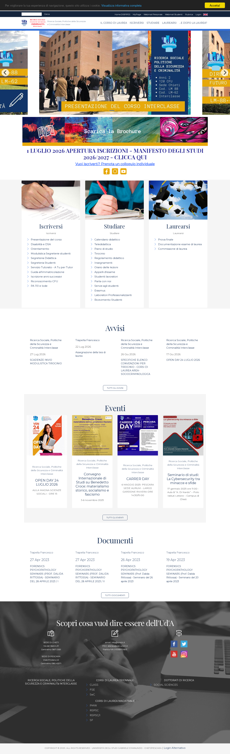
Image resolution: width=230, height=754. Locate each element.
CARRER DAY (137, 479)
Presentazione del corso (46, 239)
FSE (92, 689)
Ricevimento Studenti (108, 299)
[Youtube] (174, 653)
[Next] (224, 72)
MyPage (137, 14)
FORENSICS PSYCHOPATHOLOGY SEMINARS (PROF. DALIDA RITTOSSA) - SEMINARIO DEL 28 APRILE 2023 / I (46, 574)
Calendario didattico (107, 239)
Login (198, 14)
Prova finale (165, 239)
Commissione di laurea (172, 248)
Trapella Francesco (87, 340)
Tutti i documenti (115, 595)
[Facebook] (174, 643)
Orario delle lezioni (106, 267)
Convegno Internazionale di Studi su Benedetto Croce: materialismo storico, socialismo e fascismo (92, 484)
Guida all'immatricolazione (47, 272)
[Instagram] (184, 653)
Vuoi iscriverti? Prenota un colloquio (105, 164)
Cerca (47, 14)
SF (91, 720)
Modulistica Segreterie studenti (51, 253)
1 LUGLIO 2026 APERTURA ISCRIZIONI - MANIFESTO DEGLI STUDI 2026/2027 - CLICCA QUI (115, 154)
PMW (93, 705)
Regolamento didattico (109, 258)
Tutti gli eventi (115, 517)
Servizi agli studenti (106, 285)
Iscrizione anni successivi (46, 276)
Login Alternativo (175, 747)
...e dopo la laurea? (193, 22)
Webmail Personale (153, 14)
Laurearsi (169, 22)
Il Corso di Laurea (113, 22)
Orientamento (40, 248)
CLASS (94, 684)
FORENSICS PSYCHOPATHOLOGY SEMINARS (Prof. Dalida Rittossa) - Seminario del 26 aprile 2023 (137, 574)
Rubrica (189, 14)
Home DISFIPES (122, 14)
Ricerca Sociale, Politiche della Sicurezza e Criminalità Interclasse (46, 344)
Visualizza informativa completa (121, 5)
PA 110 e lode (39, 285)
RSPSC (94, 710)
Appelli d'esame (104, 272)
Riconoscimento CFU (44, 281)
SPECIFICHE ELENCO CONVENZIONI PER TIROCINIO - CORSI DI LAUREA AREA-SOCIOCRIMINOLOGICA (135, 367)
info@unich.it (118, 642)
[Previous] (5, 72)
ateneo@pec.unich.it (118, 646)
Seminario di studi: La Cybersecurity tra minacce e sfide (183, 479)
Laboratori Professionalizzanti (113, 295)
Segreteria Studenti (43, 262)
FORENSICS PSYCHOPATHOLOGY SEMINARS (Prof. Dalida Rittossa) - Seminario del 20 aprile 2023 (182, 574)
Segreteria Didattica (43, 258)
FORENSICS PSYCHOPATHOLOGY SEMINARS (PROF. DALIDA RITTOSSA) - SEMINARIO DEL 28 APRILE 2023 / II (92, 574)
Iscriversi (137, 22)
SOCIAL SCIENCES (166, 684)
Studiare (153, 22)
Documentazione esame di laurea (180, 244)
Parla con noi (102, 281)
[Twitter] (184, 643)
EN (205, 14)
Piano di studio (103, 248)
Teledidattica (102, 244)
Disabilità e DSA (41, 244)
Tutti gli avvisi (115, 388)
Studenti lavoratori (106, 276)
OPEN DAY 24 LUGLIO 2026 (183, 359)
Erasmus (99, 290)
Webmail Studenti (174, 14)
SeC (92, 694)
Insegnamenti (103, 262)
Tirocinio (99, 253)
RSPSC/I (95, 715)
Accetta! (215, 5)
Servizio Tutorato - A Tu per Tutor (52, 267)
